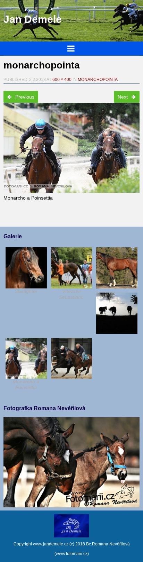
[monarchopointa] (71, 145)
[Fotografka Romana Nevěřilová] (71, 505)
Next (123, 97)
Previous (24, 97)
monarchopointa (98, 79)
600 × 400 (62, 79)
